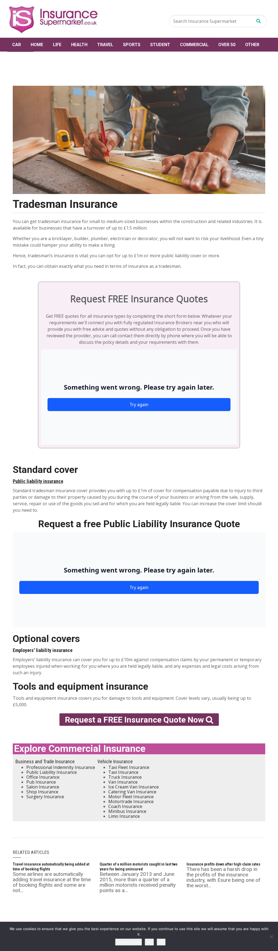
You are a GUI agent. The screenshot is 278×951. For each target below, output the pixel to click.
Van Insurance (123, 782)
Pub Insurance (41, 782)
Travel (105, 44)
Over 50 (226, 44)
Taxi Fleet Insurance (128, 767)
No (149, 942)
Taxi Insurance (123, 772)
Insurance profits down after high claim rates (223, 864)
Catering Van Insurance (132, 792)
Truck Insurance (125, 777)
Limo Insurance (124, 816)
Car (16, 44)
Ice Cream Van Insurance (133, 787)
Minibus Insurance (127, 811)
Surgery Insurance (45, 797)
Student (160, 44)
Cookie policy (128, 942)
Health (79, 44)
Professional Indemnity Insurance (60, 767)
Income (20, 58)
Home (37, 44)
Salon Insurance (42, 787)
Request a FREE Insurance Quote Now (135, 719)
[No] (271, 936)
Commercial (194, 44)
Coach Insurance (125, 806)
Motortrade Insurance (131, 801)
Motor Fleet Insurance (131, 797)
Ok (161, 942)
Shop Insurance (42, 792)
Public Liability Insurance (51, 772)
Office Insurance (42, 777)
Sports (131, 44)
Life (57, 44)
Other (252, 44)
